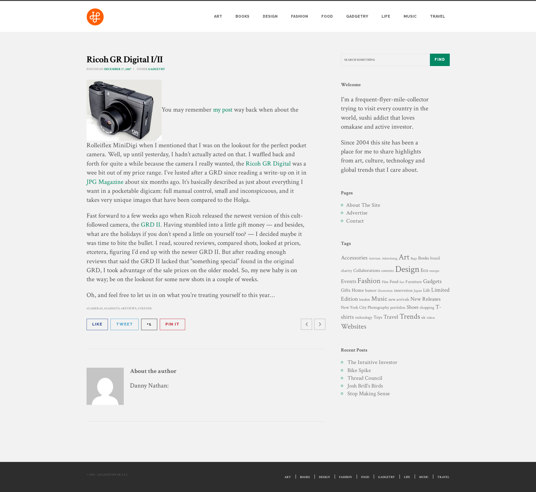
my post (222, 109)
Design (270, 16)
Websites (353, 326)
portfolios (397, 307)
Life (386, 16)
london (364, 299)
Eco (424, 270)
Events (348, 281)
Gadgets (112, 309)
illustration (385, 291)
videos (431, 317)
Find (440, 59)
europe (434, 270)
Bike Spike (359, 370)
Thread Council (364, 378)
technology (363, 317)
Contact (355, 220)
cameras (95, 309)
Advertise (357, 212)
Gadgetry (357, 16)
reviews (129, 309)
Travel (437, 16)
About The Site (363, 205)
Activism (375, 258)
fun (402, 282)
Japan (418, 290)
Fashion (299, 16)
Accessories (354, 258)
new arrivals (398, 299)
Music (410, 16)
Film (385, 281)
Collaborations (366, 270)
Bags (414, 258)
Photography (378, 307)
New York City (353, 307)
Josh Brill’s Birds (365, 385)
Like (97, 324)
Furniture (413, 282)
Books (242, 16)
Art (218, 16)
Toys (377, 317)
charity (346, 270)
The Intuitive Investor (372, 362)
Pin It (172, 324)
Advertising (389, 258)
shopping (427, 307)
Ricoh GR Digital (268, 163)
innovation (403, 290)
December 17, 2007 (118, 69)
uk (423, 317)
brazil (435, 258)
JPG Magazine (105, 182)
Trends (145, 309)
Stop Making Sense (368, 393)
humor (371, 290)
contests (387, 270)
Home (358, 290)
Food (327, 16)
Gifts (346, 290)
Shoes (412, 307)
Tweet (124, 324)
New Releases (425, 299)
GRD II (150, 224)
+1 (149, 324)
